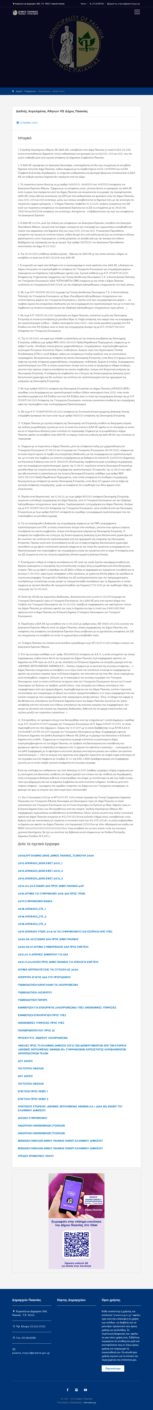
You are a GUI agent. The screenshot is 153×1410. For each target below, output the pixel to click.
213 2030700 (98, 3)
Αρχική (19, 91)
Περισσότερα (113, 1368)
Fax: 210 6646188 (25, 1337)
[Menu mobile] (137, 12)
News (83, 3)
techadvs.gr (90, 1402)
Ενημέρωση (30, 91)
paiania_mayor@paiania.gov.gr (125, 3)
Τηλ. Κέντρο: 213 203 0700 (30, 1326)
